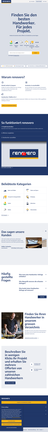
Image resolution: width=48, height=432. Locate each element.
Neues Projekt (38, 1)
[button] (35, 53)
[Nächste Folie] (46, 231)
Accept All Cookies (11, 421)
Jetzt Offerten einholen (10, 382)
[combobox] (42, 430)
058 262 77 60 (4, 417)
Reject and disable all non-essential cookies (11, 424)
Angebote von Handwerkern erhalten (24, 402)
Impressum (25, 429)
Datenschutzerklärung (32, 429)
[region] (11, 418)
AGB (38, 429)
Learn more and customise (11, 427)
